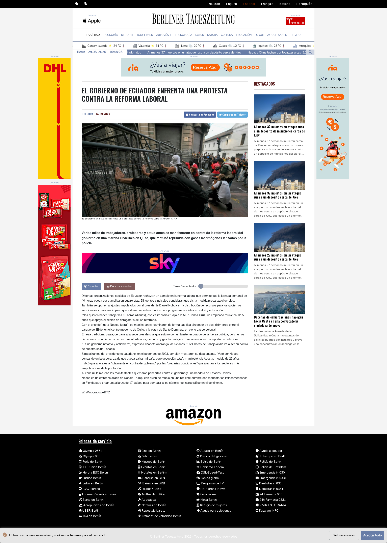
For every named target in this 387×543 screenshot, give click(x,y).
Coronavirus (208, 494)
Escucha (93, 286)
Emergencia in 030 (272, 473)
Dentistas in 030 (270, 483)
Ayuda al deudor (270, 451)
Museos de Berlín (153, 462)
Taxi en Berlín (91, 516)
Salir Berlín (149, 456)
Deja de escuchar (121, 286)
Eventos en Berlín (152, 467)
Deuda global (210, 478)
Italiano (285, 4)
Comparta (201, 114)
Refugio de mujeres (213, 505)
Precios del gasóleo (213, 456)
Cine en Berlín (151, 451)
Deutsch (213, 4)
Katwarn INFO (268, 511)
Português (304, 4)
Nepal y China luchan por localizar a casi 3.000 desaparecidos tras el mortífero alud (260, 52)
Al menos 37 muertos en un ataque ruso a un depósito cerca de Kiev (151, 52)
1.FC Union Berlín (94, 467)
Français (267, 4)
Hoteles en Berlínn (153, 473)
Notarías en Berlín (153, 505)
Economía (111, 34)
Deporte (127, 34)
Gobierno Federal (212, 467)
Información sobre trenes (98, 494)
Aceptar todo (372, 535)
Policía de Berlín (270, 462)
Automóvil (164, 34)
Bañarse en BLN (153, 478)
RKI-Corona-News (212, 489)
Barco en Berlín (93, 500)
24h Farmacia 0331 (272, 500)
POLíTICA (87, 114)
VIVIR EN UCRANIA (272, 505)
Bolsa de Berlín (211, 462)
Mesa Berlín (208, 500)
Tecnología (183, 34)
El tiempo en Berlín (272, 456)
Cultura (227, 34)
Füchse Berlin (91, 478)
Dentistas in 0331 (270, 489)
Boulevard (145, 34)
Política (93, 34)
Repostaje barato (153, 511)
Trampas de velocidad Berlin (161, 516)
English (231, 4)
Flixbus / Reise (151, 489)
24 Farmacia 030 (270, 494)
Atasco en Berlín (211, 451)
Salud (199, 34)
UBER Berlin (90, 511)
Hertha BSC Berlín (95, 473)
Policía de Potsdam (272, 467)
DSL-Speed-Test (212, 473)
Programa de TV (212, 483)
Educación (244, 34)
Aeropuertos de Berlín (98, 505)
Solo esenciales (344, 535)
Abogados (148, 500)
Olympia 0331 (92, 451)
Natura (212, 34)
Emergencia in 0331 (273, 478)
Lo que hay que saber (271, 34)
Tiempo (295, 34)
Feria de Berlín (92, 462)
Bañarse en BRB (153, 483)
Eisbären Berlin (92, 483)
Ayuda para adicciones (215, 511)
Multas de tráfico (153, 494)
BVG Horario (91, 489)
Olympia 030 (91, 456)
